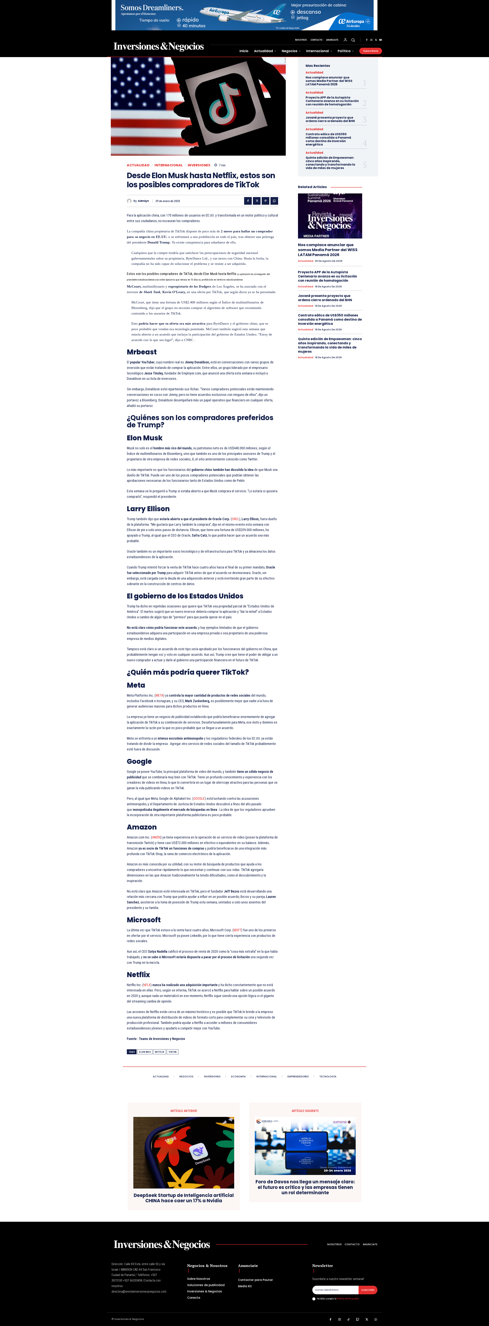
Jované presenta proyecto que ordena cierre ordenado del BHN (330, 119)
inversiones (199, 165)
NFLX (147, 985)
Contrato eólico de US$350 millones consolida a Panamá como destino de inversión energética (328, 139)
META (159, 695)
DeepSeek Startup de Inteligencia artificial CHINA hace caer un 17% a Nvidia (184, 1198)
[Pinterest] (265, 201)
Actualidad (138, 165)
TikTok (172, 1051)
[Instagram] (371, 40)
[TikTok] (348, 1319)
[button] (353, 39)
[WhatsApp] (274, 201)
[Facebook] (366, 40)
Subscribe (368, 1290)
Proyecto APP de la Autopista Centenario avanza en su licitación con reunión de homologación (332, 100)
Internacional (169, 165)
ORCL (235, 519)
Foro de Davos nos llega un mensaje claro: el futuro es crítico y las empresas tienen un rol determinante (305, 1187)
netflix (159, 1051)
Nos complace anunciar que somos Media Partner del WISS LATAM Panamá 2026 (329, 80)
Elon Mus (145, 1051)
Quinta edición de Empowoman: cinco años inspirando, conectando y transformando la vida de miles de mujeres (330, 163)
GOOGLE (199, 798)
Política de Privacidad (348, 1298)
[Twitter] (376, 40)
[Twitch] (357, 1319)
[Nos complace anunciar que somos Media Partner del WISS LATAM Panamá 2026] (330, 215)
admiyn (143, 201)
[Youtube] (380, 40)
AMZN (156, 837)
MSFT (237, 930)
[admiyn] (130, 201)
